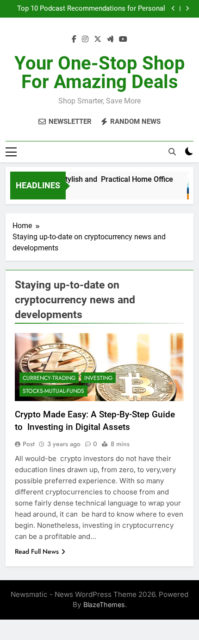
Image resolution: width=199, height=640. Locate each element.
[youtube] (123, 39)
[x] (97, 39)
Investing (98, 378)
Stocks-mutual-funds (53, 391)
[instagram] (85, 39)
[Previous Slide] (173, 9)
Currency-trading (49, 378)
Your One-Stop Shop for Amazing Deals (99, 72)
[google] (110, 39)
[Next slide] (187, 9)
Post (29, 443)
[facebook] (74, 39)
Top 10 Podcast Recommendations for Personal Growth (91, 9)
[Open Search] (172, 151)
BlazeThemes (104, 604)
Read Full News (37, 551)
